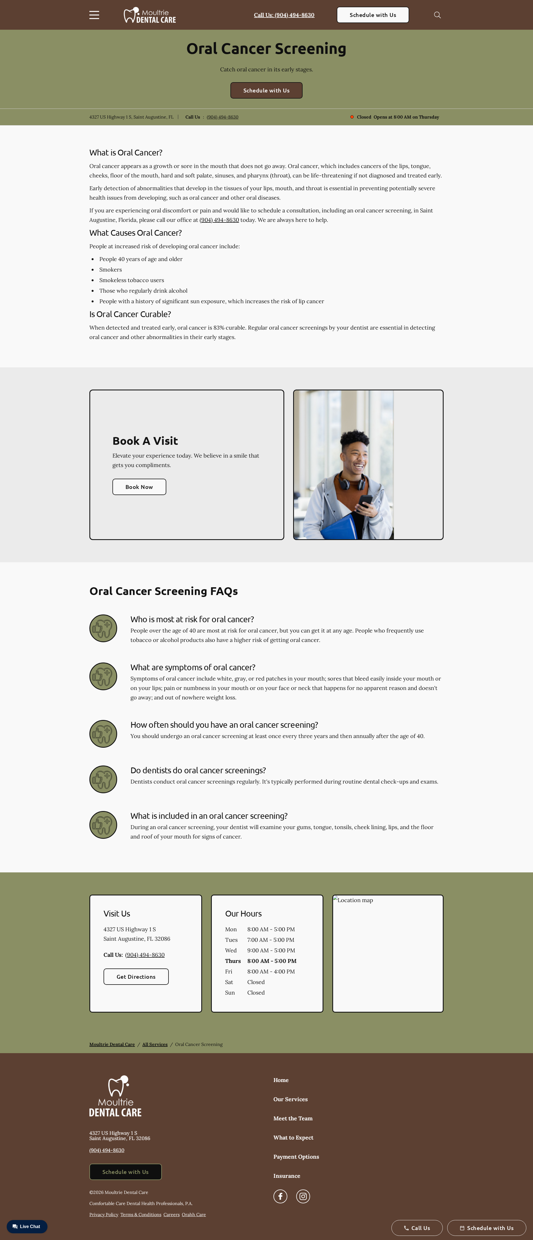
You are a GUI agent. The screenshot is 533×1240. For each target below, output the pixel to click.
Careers (172, 1214)
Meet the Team (293, 1118)
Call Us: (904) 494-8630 (284, 14)
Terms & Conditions (140, 1214)
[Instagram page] (303, 1196)
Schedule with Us (373, 14)
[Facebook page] (280, 1196)
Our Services (290, 1099)
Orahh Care (194, 1214)
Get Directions (136, 976)
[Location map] (388, 953)
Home (281, 1079)
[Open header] (95, 15)
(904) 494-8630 (222, 117)
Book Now (139, 486)
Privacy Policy (103, 1214)
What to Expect (293, 1137)
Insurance (286, 1175)
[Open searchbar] (437, 15)
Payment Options (296, 1156)
